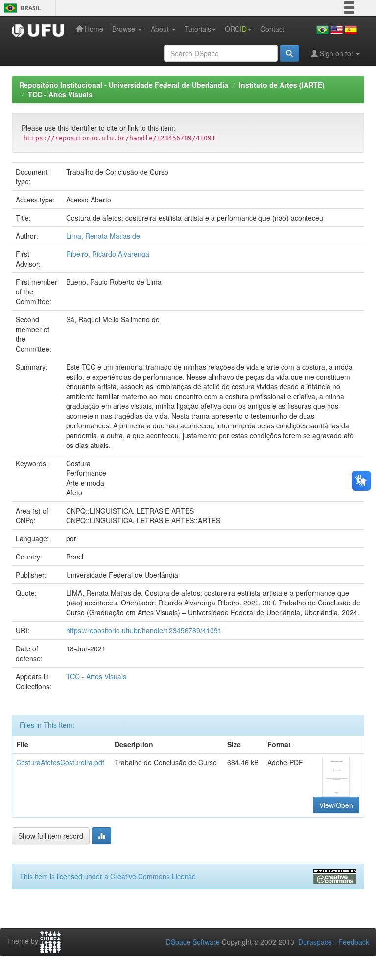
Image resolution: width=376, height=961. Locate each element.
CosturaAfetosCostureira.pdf (60, 762)
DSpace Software (193, 942)
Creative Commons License (153, 876)
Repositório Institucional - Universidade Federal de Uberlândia (123, 84)
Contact (272, 29)
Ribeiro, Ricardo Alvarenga (107, 254)
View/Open (336, 805)
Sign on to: (336, 53)
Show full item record (50, 836)
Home (93, 29)
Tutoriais (198, 29)
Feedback (353, 942)
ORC (236, 29)
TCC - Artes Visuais (60, 94)
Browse (124, 29)
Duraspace (315, 942)
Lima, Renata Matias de (103, 236)
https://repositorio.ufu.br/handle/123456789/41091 (144, 630)
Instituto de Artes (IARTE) (282, 84)
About (161, 29)
